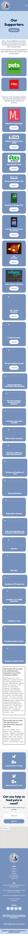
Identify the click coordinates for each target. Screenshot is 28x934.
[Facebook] (8, 908)
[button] (26, 5)
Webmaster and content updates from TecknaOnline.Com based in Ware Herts (14, 916)
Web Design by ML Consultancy (14, 924)
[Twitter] (12, 908)
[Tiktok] (20, 908)
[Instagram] (16, 908)
